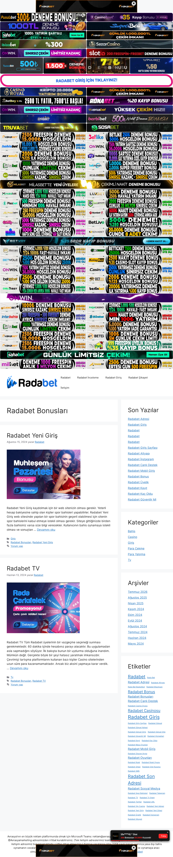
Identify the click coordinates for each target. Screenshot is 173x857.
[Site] (43, 136)
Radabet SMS (134, 771)
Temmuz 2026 (137, 592)
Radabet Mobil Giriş (141, 470)
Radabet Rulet (134, 762)
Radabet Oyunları (140, 757)
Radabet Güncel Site (156, 732)
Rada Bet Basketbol (136, 687)
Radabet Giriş (113, 377)
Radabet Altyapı (139, 453)
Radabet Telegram (157, 793)
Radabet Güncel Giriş (137, 732)
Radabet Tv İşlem (147, 798)
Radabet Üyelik (138, 482)
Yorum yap (17, 546)
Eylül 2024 (135, 620)
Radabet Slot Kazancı (151, 767)
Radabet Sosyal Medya (144, 788)
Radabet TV (23, 568)
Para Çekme (136, 548)
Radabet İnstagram (141, 459)
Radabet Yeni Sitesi (153, 810)
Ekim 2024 (135, 615)
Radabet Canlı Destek (142, 465)
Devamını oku (46, 529)
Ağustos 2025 (137, 597)
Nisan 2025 (135, 603)
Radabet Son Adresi (141, 780)
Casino (132, 537)
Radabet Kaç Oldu (140, 493)
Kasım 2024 (136, 609)
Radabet (65, 377)
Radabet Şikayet (138, 377)
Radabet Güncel (155, 723)
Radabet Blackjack (154, 687)
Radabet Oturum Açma (137, 754)
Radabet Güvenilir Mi (142, 499)
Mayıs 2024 (136, 643)
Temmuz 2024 (137, 632)
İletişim (65, 387)
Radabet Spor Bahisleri (138, 793)
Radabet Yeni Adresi (155, 806)
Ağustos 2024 (137, 626)
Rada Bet (151, 677)
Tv (12, 677)
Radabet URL (149, 802)
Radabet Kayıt (137, 488)
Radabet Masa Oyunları (138, 745)
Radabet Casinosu (144, 710)
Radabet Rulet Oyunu (151, 762)
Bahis (131, 531)
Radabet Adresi (138, 419)
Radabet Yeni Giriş (32, 435)
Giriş (13, 538)
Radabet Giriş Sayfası (142, 447)
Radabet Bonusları (21, 542)
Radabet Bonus (138, 476)
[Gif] (86, 184)
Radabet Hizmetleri (155, 736)
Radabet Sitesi (134, 767)
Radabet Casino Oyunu (137, 706)
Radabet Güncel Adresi (138, 727)
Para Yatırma (136, 554)
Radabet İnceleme (88, 377)
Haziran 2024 (137, 638)
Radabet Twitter (135, 802)
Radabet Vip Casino (136, 806)
